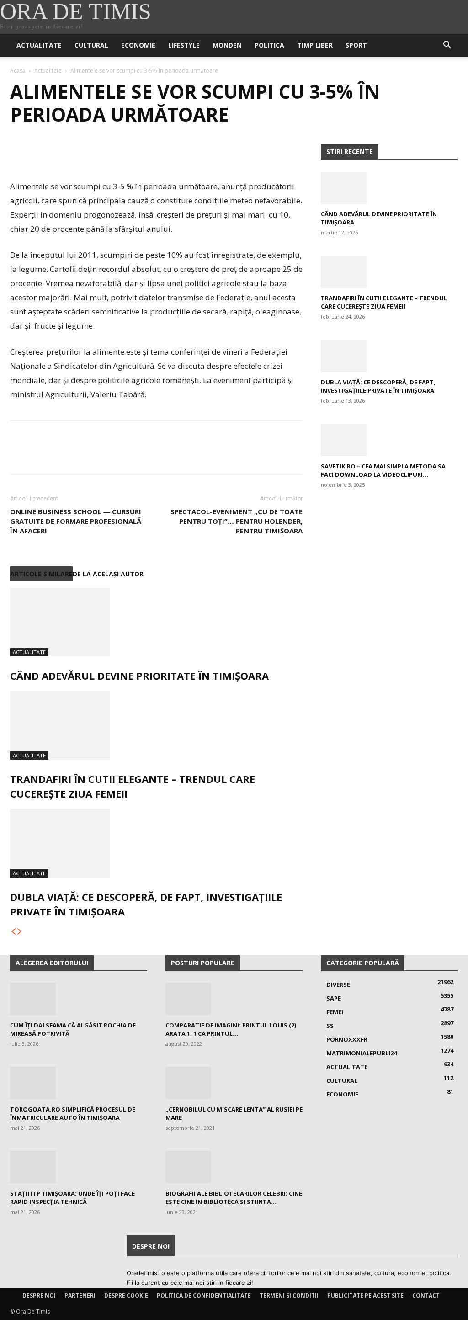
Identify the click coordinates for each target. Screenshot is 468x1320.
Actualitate (39, 45)
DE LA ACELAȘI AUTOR (108, 574)
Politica (269, 45)
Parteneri (80, 1295)
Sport (356, 45)
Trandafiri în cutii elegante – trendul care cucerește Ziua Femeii (384, 302)
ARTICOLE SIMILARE (41, 574)
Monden (227, 45)
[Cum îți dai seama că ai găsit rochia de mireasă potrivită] (78, 999)
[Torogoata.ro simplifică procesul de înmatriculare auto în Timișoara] (78, 1083)
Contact (426, 1295)
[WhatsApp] (82, 153)
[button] (447, 46)
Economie (138, 45)
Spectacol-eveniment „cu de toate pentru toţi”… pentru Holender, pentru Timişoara (236, 521)
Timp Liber (315, 45)
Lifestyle (184, 45)
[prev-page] (13, 932)
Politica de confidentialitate (204, 1295)
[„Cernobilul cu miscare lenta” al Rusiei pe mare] (234, 1083)
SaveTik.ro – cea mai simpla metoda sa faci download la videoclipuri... (383, 470)
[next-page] (19, 932)
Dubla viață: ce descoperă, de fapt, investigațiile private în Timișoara (378, 386)
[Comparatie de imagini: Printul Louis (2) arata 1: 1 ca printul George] (234, 999)
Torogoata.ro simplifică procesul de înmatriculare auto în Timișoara (72, 1113)
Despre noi (39, 1295)
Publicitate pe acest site (365, 1295)
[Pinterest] (61, 153)
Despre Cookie (126, 1295)
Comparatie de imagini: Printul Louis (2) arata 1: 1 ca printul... (230, 1029)
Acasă (18, 71)
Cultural (91, 45)
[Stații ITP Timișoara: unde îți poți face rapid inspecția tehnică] (78, 1167)
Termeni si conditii (289, 1295)
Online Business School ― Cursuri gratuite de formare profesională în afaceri (75, 521)
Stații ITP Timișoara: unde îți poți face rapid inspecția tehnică (72, 1197)
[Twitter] (40, 153)
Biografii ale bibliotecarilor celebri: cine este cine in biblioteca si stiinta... (233, 1197)
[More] (103, 153)
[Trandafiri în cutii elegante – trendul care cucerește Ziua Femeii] (156, 725)
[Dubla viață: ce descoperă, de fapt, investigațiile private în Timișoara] (156, 843)
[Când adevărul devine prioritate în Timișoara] (156, 622)
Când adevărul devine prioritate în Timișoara (139, 675)
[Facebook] (19, 153)
